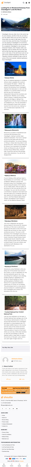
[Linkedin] (9, 408)
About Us (4, 417)
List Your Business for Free (8, 445)
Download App (5, 451)
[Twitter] (13, 408)
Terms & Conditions (6, 434)
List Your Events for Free (8, 447)
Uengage (21, 461)
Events (11, 465)
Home (3, 415)
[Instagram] (6, 408)
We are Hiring (5, 419)
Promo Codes (5, 421)
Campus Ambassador (7, 424)
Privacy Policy (5, 432)
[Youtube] (17, 408)
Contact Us (4, 426)
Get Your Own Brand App (8, 449)
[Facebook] (2, 408)
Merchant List (5, 438)
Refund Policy (5, 436)
